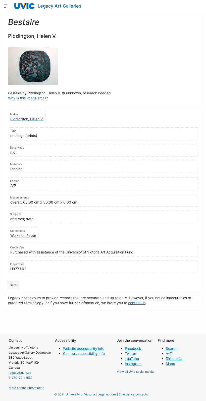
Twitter (130, 353)
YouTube (132, 358)
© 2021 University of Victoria (74, 394)
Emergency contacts (133, 394)
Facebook (133, 348)
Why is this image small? (28, 98)
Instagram (133, 363)
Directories (174, 358)
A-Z (169, 353)
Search (171, 348)
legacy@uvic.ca (20, 373)
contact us (136, 303)
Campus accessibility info (84, 353)
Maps (170, 363)
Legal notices (106, 394)
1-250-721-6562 (20, 378)
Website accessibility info (83, 348)
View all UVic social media (135, 372)
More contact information (26, 388)
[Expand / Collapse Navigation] (6, 6)
